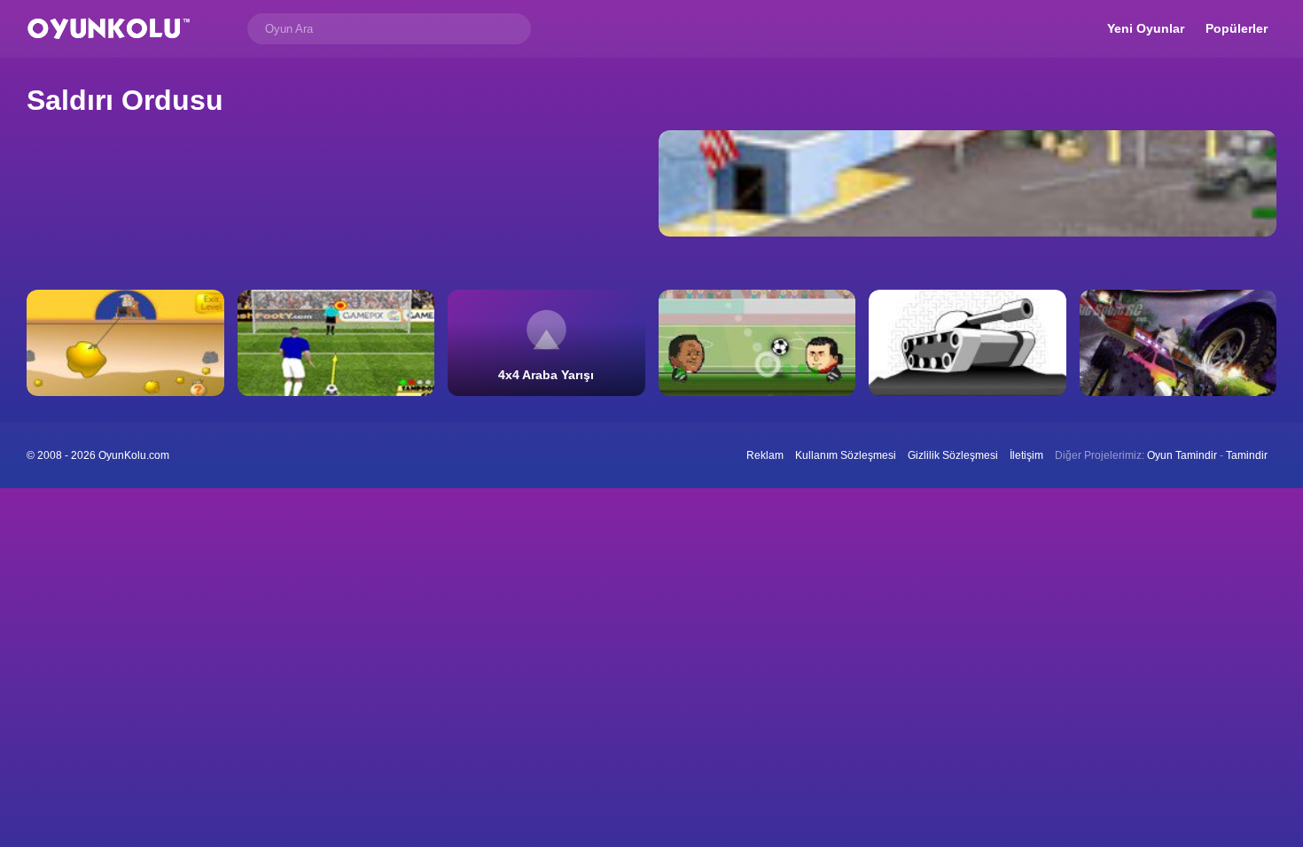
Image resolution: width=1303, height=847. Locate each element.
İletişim (1026, 455)
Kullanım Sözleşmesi (845, 455)
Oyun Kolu (109, 29)
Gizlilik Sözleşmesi (953, 455)
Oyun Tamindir (1182, 455)
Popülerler (1236, 28)
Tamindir (1247, 455)
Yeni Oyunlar (1145, 28)
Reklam (765, 455)
